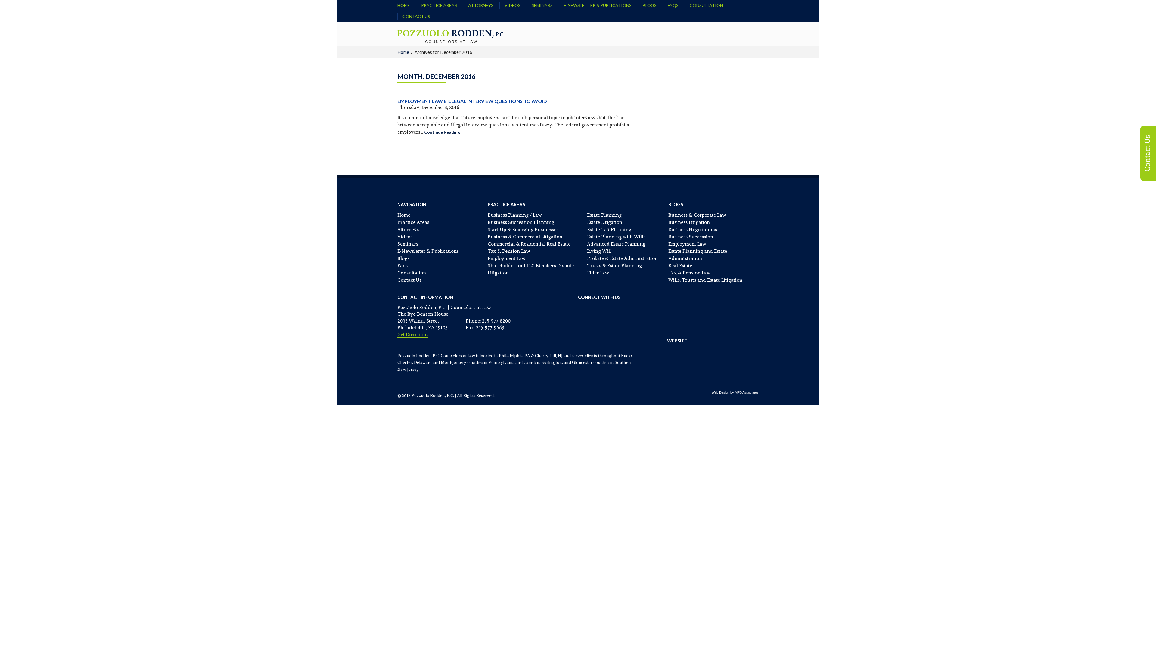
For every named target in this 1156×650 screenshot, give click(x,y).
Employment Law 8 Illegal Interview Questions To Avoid (472, 101)
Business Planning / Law (515, 215)
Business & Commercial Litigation (525, 237)
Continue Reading (442, 132)
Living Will (599, 251)
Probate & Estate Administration (622, 258)
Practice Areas (439, 5)
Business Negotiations (692, 229)
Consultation (706, 5)
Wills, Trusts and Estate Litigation (705, 280)
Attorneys (480, 5)
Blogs (650, 5)
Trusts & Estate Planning (614, 265)
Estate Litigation (604, 222)
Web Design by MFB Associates (735, 392)
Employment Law (507, 258)
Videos (513, 5)
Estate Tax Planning (609, 229)
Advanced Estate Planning (616, 244)
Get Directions (412, 334)
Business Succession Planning (521, 222)
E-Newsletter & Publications (598, 5)
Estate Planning (604, 215)
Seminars (542, 5)
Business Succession (690, 237)
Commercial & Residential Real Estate (529, 244)
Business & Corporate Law (697, 215)
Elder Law (598, 273)
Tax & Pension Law (509, 251)
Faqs (673, 5)
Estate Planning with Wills (616, 237)
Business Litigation (689, 222)
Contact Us (416, 16)
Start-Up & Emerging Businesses (523, 229)
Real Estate (680, 265)
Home (403, 5)
